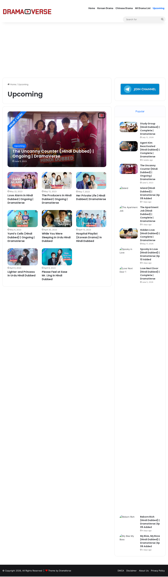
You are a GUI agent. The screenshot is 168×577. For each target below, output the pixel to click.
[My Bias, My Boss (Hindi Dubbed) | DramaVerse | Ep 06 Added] (129, 540)
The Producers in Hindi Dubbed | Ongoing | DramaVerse (57, 199)
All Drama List (142, 8)
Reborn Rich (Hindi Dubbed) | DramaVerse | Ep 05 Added (150, 522)
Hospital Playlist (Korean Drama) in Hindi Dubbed (89, 237)
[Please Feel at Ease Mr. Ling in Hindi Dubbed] (57, 256)
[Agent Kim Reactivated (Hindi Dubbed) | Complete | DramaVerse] (129, 146)
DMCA (121, 570)
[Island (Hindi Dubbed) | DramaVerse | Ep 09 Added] (129, 192)
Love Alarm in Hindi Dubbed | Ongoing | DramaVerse (20, 199)
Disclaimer (131, 570)
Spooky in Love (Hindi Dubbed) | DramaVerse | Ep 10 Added (150, 254)
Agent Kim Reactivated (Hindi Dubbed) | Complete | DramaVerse (150, 149)
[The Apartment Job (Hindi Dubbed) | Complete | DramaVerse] (129, 212)
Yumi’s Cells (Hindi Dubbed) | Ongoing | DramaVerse (21, 237)
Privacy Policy (158, 570)
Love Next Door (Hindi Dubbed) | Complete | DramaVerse (150, 273)
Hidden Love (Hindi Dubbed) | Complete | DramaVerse (150, 235)
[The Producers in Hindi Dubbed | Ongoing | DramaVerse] (57, 180)
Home (91, 8)
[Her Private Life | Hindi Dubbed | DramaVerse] (91, 180)
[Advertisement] (84, 50)
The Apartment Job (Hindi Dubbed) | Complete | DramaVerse (149, 214)
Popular (140, 111)
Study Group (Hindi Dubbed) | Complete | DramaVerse (150, 129)
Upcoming (158, 8)
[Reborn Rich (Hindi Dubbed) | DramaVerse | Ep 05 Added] (129, 521)
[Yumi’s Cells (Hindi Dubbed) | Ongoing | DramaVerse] (23, 218)
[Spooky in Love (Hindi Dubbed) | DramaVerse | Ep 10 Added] (129, 253)
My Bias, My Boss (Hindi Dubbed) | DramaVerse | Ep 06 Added (150, 541)
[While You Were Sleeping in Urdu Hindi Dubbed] (57, 218)
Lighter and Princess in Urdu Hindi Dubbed (21, 273)
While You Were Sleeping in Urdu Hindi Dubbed (56, 237)
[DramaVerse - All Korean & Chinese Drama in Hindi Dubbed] (27, 11)
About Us (144, 570)
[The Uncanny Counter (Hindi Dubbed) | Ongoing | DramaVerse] (57, 139)
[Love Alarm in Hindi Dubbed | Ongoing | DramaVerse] (23, 180)
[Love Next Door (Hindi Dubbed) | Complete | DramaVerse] (129, 390)
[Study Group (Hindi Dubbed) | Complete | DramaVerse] (129, 127)
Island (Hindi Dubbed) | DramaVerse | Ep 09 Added (150, 193)
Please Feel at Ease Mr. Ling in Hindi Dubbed (54, 275)
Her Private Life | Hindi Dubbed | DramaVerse (91, 197)
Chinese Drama (124, 8)
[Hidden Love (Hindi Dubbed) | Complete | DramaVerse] (129, 233)
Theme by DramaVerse (59, 570)
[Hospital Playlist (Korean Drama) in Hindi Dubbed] (91, 218)
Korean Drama (105, 8)
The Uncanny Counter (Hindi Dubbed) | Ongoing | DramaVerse (149, 172)
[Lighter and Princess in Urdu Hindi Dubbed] (23, 256)
